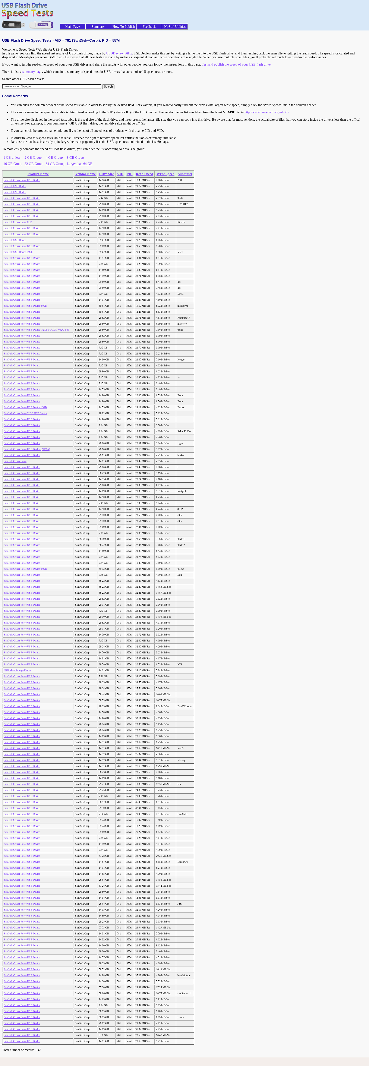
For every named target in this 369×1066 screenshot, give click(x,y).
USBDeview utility (119, 53)
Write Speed (165, 174)
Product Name (38, 174)
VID (120, 174)
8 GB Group (75, 157)
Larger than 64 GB (79, 163)
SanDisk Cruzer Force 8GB (18, 222)
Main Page (72, 26)
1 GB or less (11, 157)
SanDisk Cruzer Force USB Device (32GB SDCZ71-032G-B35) (37, 329)
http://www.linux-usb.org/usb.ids (267, 112)
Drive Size (106, 174)
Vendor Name (85, 174)
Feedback (149, 26)
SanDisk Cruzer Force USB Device (22, 180)
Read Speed (144, 174)
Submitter (185, 174)
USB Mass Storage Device (17, 670)
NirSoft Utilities (175, 26)
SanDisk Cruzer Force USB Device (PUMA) (27, 449)
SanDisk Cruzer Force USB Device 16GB (25, 407)
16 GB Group (12, 163)
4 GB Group (54, 157)
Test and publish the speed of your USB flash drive (236, 64)
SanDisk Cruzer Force (15, 461)
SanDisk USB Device (15, 186)
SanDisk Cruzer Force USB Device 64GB (25, 305)
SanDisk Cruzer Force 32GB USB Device (25, 413)
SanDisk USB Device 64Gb (18, 251)
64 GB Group (55, 163)
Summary (98, 26)
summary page (32, 71)
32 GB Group (34, 163)
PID (130, 174)
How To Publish (124, 26)
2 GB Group (33, 157)
